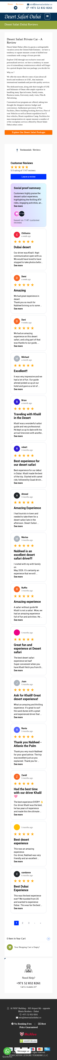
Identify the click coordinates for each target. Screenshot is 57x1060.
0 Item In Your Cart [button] (16, 939)
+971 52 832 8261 (41, 7)
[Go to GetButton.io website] (7, 1057)
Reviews (20, 4)
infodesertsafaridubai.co (40, 4)
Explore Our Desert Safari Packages (28, 132)
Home (11, 4)
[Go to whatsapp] (7, 1051)
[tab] (28, 938)
